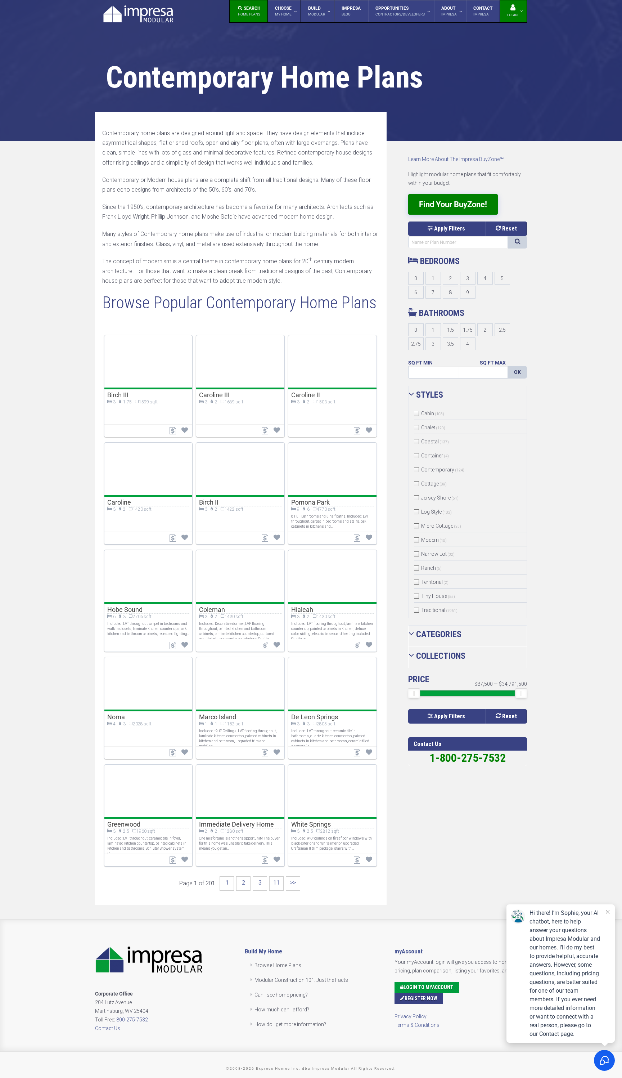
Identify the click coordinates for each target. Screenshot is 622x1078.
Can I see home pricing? (281, 995)
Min (428, 363)
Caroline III (214, 395)
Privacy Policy (411, 1016)
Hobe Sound (125, 609)
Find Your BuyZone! (453, 204)
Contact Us (107, 1028)
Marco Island (217, 717)
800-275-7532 (132, 1020)
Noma (116, 717)
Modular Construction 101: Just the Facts (301, 980)
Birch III (118, 395)
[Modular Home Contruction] (138, 15)
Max (500, 363)
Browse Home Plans (277, 965)
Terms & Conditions (417, 1025)
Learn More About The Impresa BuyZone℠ (456, 159)
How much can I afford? (281, 1009)
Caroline (119, 502)
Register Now (421, 998)
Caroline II (305, 395)
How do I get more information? (290, 1024)
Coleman (212, 609)
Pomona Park (310, 502)
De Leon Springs (314, 717)
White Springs (311, 824)
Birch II (208, 502)
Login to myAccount (428, 987)
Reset (509, 228)
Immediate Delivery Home (236, 824)
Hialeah (302, 609)
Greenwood (123, 824)
